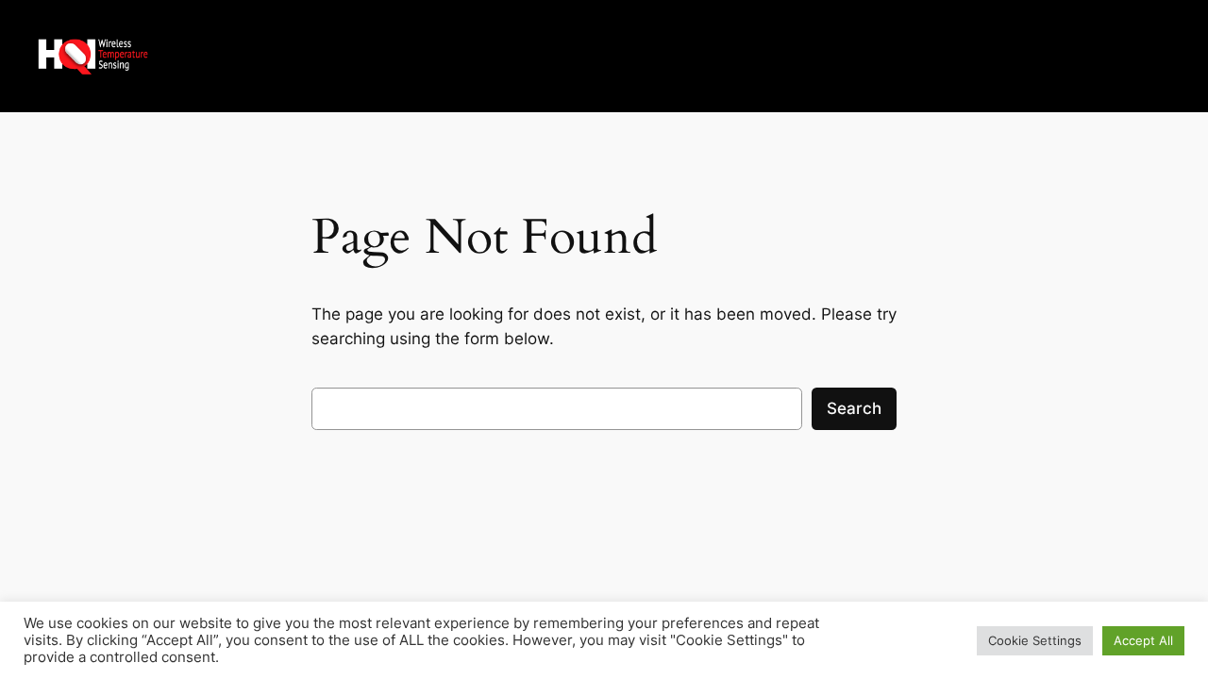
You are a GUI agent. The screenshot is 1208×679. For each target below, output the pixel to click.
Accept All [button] (1143, 640)
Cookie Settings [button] (1035, 640)
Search (854, 408)
